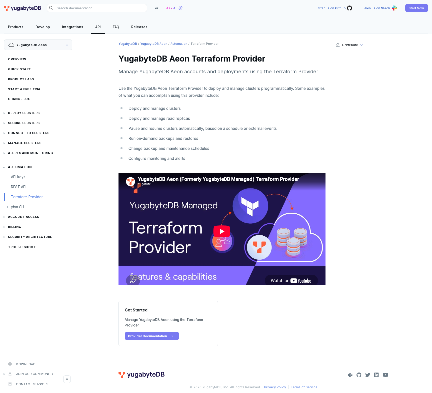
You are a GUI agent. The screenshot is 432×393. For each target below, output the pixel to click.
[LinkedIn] (376, 374)
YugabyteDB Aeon (153, 44)
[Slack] (350, 374)
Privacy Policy (275, 387)
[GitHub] (358, 374)
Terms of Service (304, 387)
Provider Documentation (147, 336)
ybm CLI (17, 207)
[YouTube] (385, 374)
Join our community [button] (35, 374)
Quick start (19, 69)
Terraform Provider (27, 197)
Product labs (21, 79)
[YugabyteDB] (22, 8)
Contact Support (32, 384)
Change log (19, 99)
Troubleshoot (22, 247)
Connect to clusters (29, 133)
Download (26, 364)
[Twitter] (367, 374)
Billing (15, 227)
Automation (20, 167)
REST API (18, 187)
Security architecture (30, 237)
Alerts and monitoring (30, 153)
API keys (18, 177)
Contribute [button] (350, 45)
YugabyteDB (127, 44)
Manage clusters (25, 143)
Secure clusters (24, 123)
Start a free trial (25, 89)
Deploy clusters (24, 113)
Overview (17, 59)
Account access (23, 217)
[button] (416, 8)
